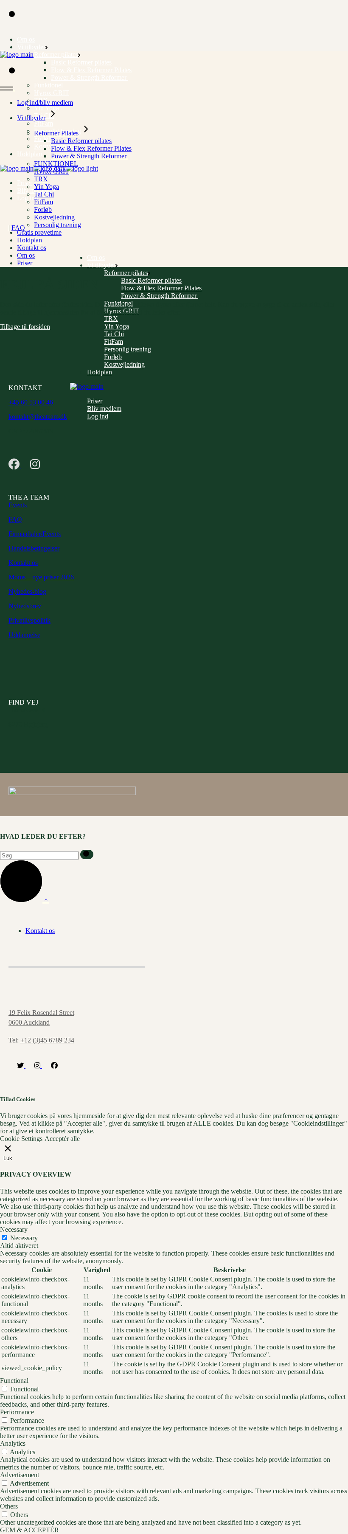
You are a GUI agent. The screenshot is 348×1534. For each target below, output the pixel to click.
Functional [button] (14, 1380)
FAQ (18, 227)
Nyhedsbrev (24, 606)
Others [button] (9, 1506)
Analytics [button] (12, 1443)
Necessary (24, 1238)
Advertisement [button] (19, 1474)
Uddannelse (24, 634)
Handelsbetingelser (33, 548)
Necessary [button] (14, 1229)
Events (17, 505)
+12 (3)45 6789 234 (47, 1040)
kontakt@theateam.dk (37, 416)
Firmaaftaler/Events (34, 533)
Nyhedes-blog (27, 591)
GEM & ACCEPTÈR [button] (29, 1530)
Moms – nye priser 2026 (41, 577)
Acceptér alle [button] (62, 1138)
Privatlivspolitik (29, 620)
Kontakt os (23, 562)
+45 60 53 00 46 (30, 402)
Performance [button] (17, 1412)
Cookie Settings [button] (21, 1138)
